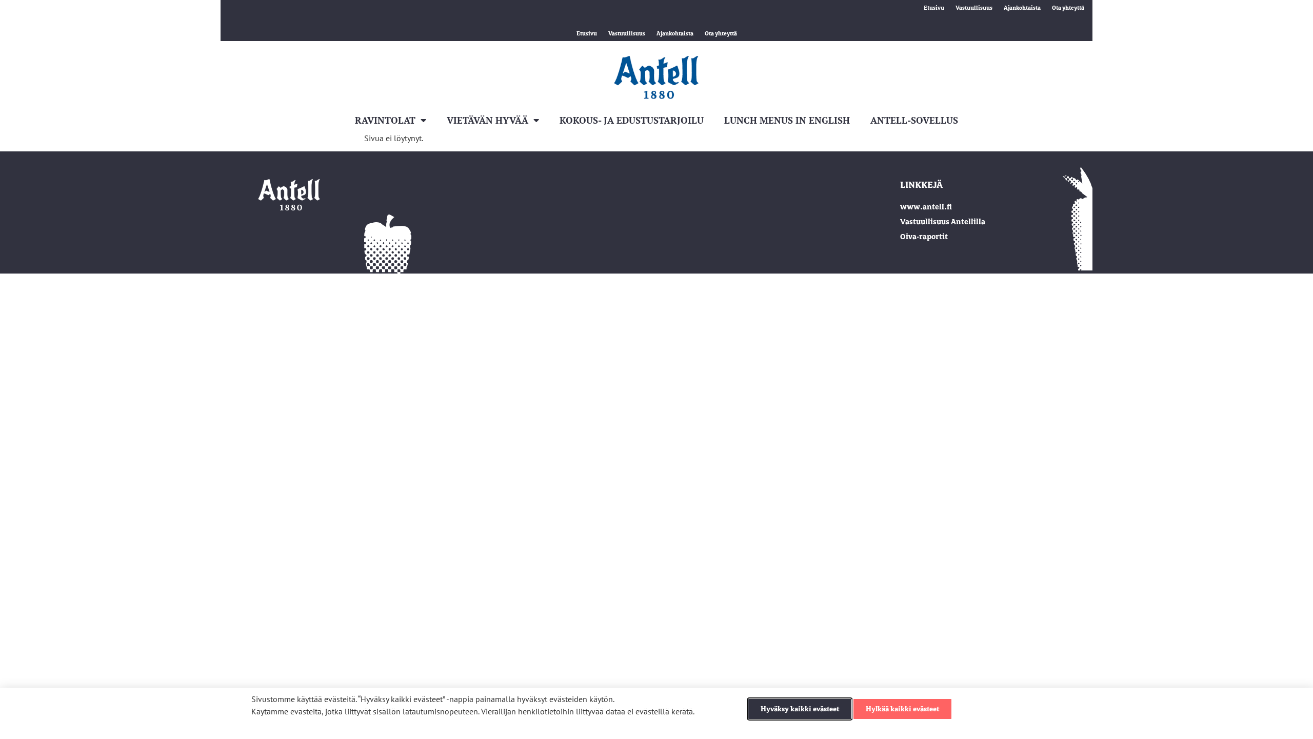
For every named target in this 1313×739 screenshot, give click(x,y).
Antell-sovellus (914, 120)
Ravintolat (385, 120)
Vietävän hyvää (487, 120)
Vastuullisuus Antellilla (942, 222)
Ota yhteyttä (1068, 8)
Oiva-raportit (924, 236)
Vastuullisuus (974, 8)
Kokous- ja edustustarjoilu (632, 120)
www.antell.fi (926, 207)
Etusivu (934, 8)
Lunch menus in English (787, 120)
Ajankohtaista (1022, 8)
